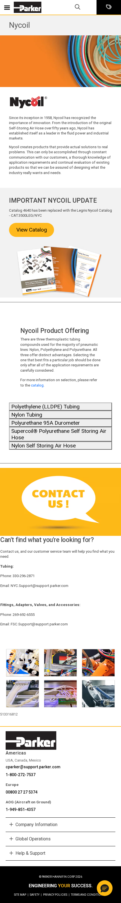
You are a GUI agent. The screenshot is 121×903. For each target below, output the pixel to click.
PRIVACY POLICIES (56, 894)
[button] (105, 888)
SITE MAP (21, 894)
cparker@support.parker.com (33, 767)
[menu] (7, 7)
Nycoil (19, 25)
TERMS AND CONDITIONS (87, 894)
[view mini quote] (108, 7)
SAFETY (36, 894)
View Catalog (31, 230)
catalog (37, 385)
